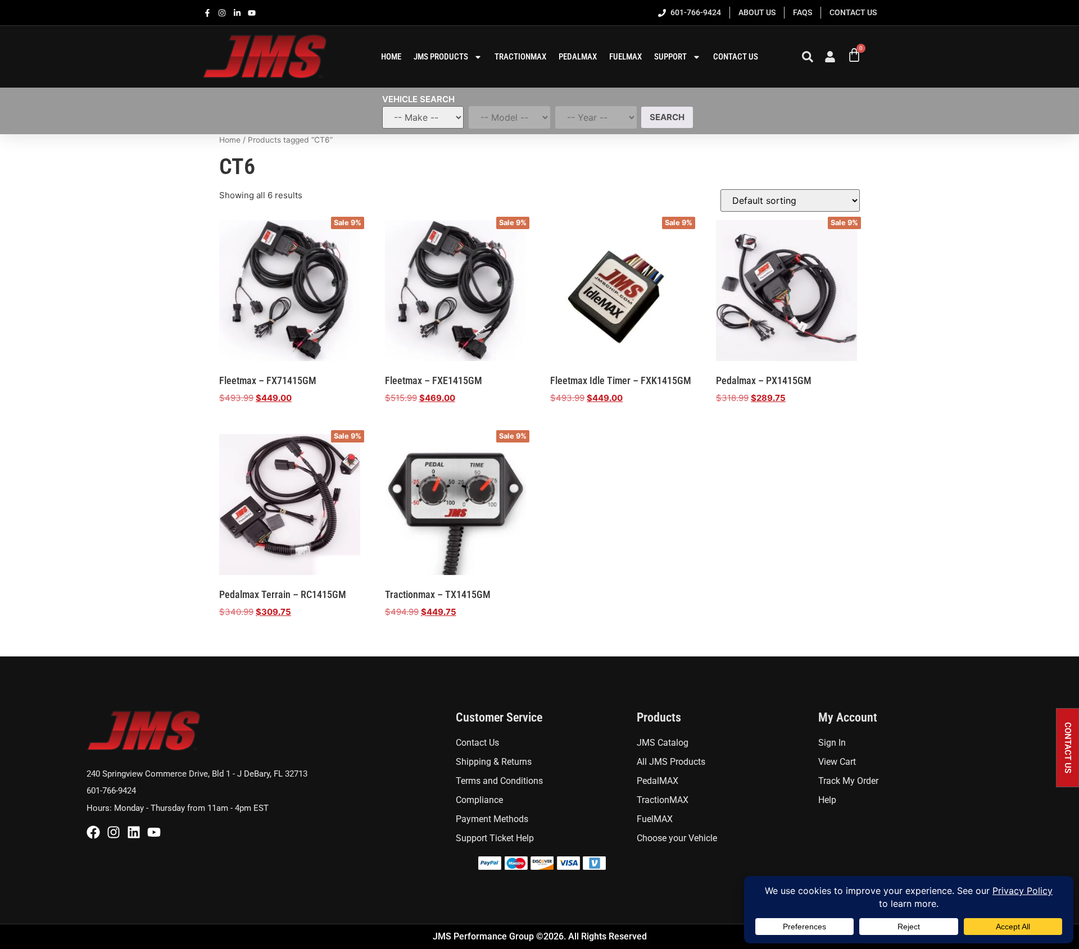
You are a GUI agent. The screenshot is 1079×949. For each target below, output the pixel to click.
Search (667, 117)
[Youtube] (154, 832)
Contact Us (735, 57)
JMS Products (441, 57)
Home (230, 139)
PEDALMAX (578, 57)
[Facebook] (93, 832)
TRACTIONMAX (520, 57)
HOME (391, 57)
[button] (1067, 747)
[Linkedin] (133, 832)
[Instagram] (113, 832)
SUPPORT (670, 57)
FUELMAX (625, 57)
